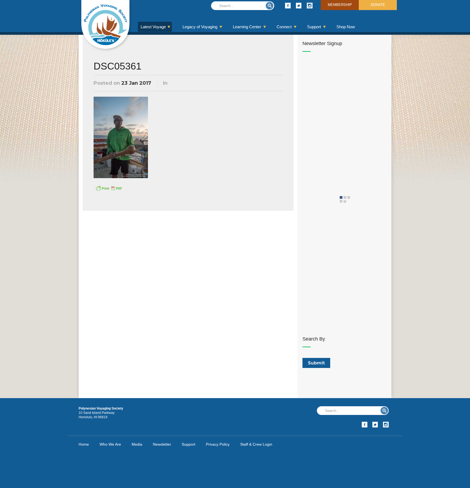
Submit (269, 6)
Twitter (299, 5)
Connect (284, 26)
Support (314, 26)
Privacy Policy (218, 444)
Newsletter (162, 444)
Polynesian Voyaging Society (105, 24)
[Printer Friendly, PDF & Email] (109, 188)
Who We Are (110, 444)
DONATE (378, 5)
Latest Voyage (153, 26)
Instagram (310, 5)
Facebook (288, 5)
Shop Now (345, 26)
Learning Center (247, 26)
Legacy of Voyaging (200, 26)
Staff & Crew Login (256, 444)
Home (84, 444)
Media (137, 444)
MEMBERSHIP (340, 5)
